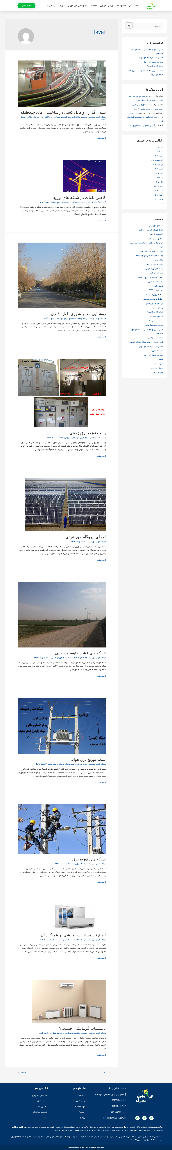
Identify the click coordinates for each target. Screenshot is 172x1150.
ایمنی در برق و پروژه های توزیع (151, 251)
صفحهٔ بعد (20, 1072)
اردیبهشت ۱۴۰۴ (157, 160)
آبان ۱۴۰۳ (159, 182)
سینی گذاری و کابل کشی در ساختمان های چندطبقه (63, 112)
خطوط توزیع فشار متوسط (153, 299)
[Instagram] (151, 1118)
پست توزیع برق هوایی (87, 759)
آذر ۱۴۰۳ (160, 177)
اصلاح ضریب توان (156, 238)
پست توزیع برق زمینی (140, 104)
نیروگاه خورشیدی (156, 368)
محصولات (122, 5)
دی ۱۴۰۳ (159, 173)
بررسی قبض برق (106, 5)
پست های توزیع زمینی (154, 264)
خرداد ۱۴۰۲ (159, 195)
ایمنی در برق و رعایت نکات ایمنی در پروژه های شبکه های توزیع (145, 117)
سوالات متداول (79, 1106)
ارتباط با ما (51, 5)
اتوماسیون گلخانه (156, 234)
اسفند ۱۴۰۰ (159, 203)
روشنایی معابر (158, 307)
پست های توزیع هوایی (154, 268)
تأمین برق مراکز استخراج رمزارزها (150, 277)
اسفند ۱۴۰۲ (159, 190)
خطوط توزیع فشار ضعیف (153, 294)
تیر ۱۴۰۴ (160, 151)
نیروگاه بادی (158, 363)
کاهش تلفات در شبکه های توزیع (151, 57)
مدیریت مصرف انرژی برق (153, 62)
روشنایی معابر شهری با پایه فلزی (78, 313)
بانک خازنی (158, 259)
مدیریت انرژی (157, 350)
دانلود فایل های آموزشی (77, 5)
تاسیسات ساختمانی (155, 281)
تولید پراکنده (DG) (156, 290)
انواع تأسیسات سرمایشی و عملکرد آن (73, 934)
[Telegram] (137, 1118)
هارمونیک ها (158, 372)
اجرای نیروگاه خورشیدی (85, 536)
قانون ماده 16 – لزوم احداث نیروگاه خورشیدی (145, 342)
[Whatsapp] (144, 1118)
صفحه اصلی (133, 5)
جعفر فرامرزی (158, 108)
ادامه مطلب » (100, 138)
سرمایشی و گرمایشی (155, 320)
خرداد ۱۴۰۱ (159, 199)
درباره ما (61, 5)
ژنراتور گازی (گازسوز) (155, 66)
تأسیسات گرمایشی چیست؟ (82, 1028)
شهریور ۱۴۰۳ (158, 186)
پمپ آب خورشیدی (156, 272)
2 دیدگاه (102, 202)
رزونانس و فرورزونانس (154, 303)
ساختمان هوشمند (156, 316)
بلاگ (45, 1117)
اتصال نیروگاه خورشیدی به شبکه (151, 230)
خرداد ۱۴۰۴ (159, 155)
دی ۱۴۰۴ (159, 147)
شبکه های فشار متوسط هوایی (80, 652)
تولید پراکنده (158, 286)
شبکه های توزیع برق (155, 337)
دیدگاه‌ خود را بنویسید (97, 117)
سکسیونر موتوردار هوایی (154, 325)
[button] (26, 5)
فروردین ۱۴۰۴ (158, 164)
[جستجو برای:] (144, 26)
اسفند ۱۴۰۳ (159, 168)
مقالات (94, 5)
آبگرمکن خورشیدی (156, 225)
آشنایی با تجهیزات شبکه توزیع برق (142, 125)
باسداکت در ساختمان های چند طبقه (149, 255)
